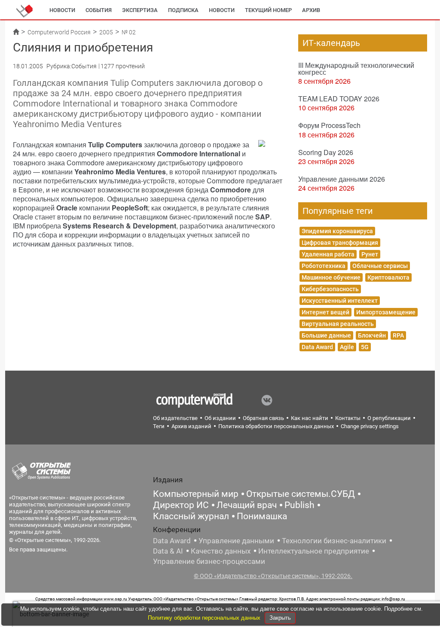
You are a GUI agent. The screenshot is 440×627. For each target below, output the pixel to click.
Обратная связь (263, 418)
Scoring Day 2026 (325, 152)
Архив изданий (191, 426)
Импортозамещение (386, 312)
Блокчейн (372, 335)
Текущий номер (268, 10)
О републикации (389, 418)
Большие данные (326, 335)
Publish (299, 505)
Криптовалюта (388, 277)
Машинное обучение (331, 277)
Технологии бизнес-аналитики (334, 540)
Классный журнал (191, 516)
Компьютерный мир (195, 494)
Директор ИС (181, 505)
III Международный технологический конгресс (356, 68)
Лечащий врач (247, 505)
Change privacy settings (370, 426)
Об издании (220, 418)
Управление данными (236, 540)
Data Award (317, 347)
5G (365, 347)
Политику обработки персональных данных (205, 618)
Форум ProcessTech (329, 125)
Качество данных (221, 551)
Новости (62, 10)
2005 (106, 32)
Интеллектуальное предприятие (313, 551)
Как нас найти (309, 418)
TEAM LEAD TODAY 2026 (338, 98)
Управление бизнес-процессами (209, 561)
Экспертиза (140, 10)
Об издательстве (175, 418)
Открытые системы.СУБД (300, 494)
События (99, 10)
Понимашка (262, 516)
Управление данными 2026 (341, 179)
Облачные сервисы (380, 265)
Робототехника (323, 265)
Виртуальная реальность (338, 323)
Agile (347, 347)
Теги (159, 426)
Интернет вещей (325, 312)
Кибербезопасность (330, 289)
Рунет (369, 254)
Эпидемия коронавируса (337, 231)
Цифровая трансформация (340, 242)
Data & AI (168, 551)
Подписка (183, 10)
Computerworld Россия (59, 32)
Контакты (348, 418)
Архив (311, 10)
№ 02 (129, 32)
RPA (398, 335)
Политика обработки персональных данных (276, 426)
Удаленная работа (328, 254)
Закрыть (280, 618)
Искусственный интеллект (340, 300)
